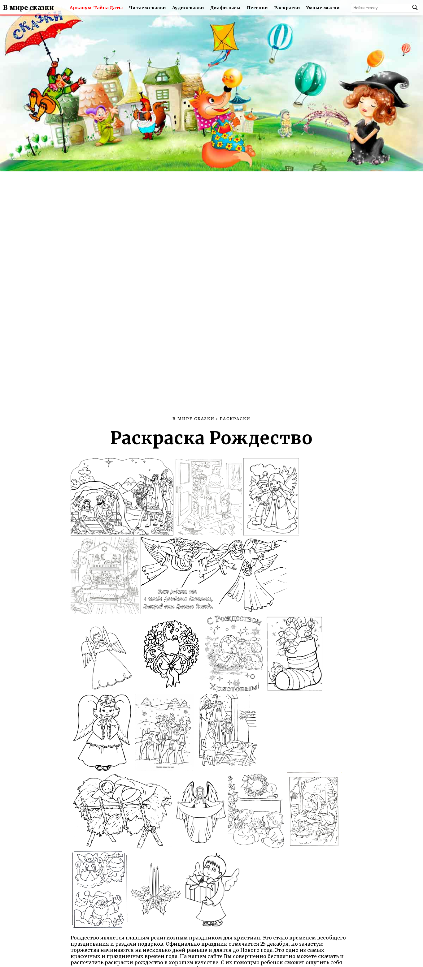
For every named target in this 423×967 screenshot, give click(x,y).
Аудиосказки (188, 8)
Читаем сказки (147, 8)
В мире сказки (28, 8)
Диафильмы (225, 8)
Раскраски (287, 8)
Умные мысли (323, 8)
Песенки (257, 8)
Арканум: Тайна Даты (96, 8)
